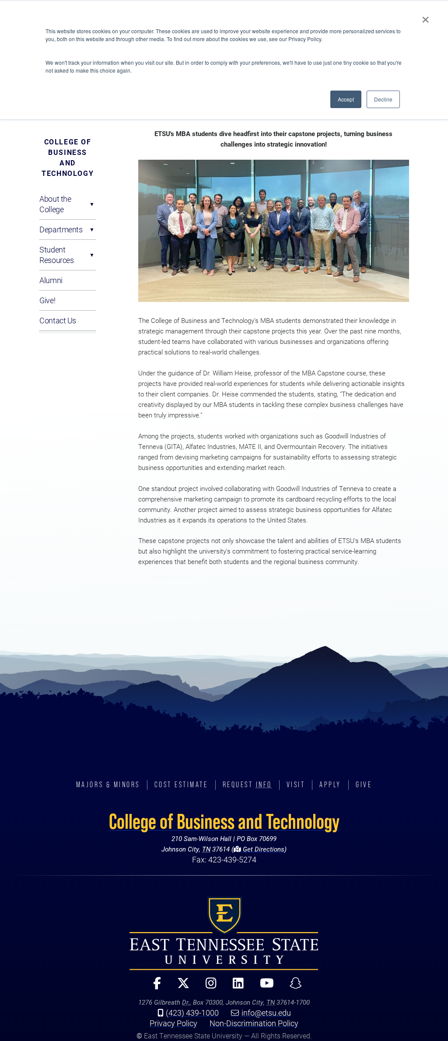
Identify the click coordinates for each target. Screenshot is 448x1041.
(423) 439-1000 (192, 1012)
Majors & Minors (108, 784)
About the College (55, 203)
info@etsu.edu (266, 1012)
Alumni (50, 280)
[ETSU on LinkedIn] (234, 987)
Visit (296, 784)
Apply (330, 784)
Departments (60, 229)
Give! (47, 300)
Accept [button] (346, 99)
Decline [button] (383, 99)
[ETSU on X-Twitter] (179, 987)
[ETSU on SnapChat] (292, 987)
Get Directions (262, 849)
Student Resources (56, 254)
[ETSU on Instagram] (207, 987)
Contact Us (57, 320)
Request (247, 784)
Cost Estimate (181, 784)
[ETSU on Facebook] (154, 987)
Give (364, 784)
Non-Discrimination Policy (254, 1023)
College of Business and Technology (68, 157)
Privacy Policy (173, 1023)
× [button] (425, 17)
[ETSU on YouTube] (263, 987)
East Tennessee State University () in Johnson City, (224, 933)
